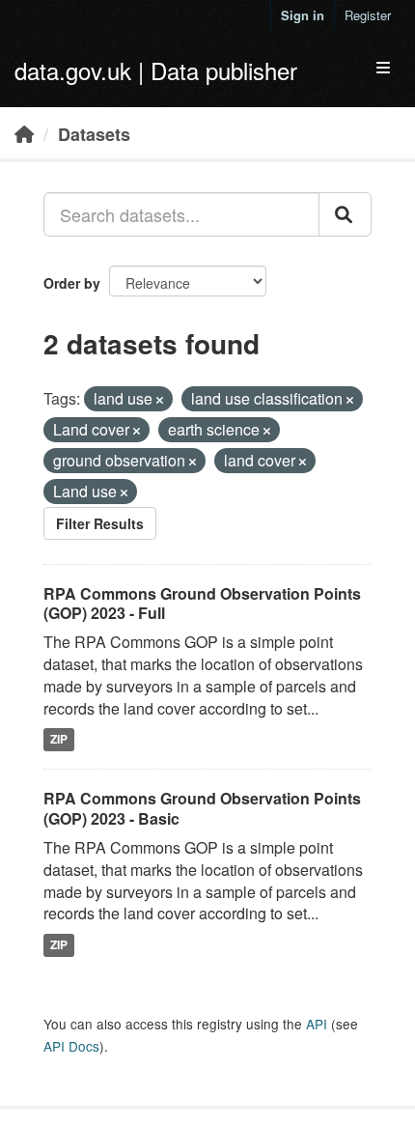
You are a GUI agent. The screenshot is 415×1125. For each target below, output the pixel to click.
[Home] (24, 133)
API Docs (71, 1045)
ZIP (59, 739)
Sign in (302, 15)
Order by (71, 283)
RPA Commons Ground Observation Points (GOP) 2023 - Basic (202, 808)
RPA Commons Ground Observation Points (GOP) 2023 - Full (202, 603)
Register (368, 15)
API (316, 1023)
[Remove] (159, 400)
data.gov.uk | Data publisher (155, 70)
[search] (345, 214)
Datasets (94, 134)
